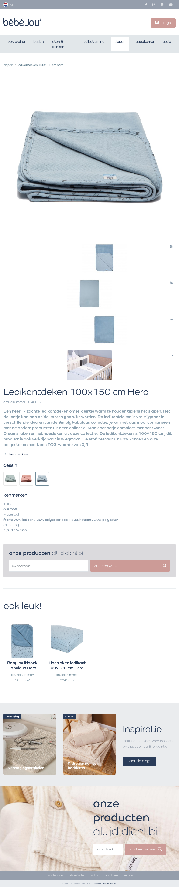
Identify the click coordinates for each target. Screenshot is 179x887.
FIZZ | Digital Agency (107, 883)
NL (11, 5)
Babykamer (145, 41)
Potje (167, 41)
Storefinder (77, 875)
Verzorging (16, 41)
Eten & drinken (58, 44)
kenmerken (18, 454)
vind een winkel (143, 849)
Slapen (120, 41)
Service (128, 875)
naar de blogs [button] (139, 761)
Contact (95, 875)
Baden (38, 41)
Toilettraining (94, 41)
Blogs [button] (166, 22)
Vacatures (111, 875)
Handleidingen (55, 875)
